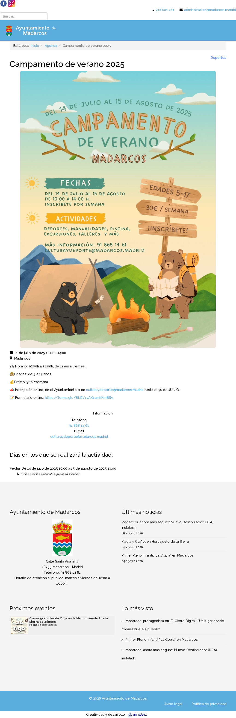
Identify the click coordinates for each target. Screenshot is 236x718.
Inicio (35, 46)
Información (103, 413)
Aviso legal (173, 704)
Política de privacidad (209, 704)
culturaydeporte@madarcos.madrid (115, 390)
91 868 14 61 (79, 425)
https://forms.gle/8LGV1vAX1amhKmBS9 (79, 398)
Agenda (51, 46)
